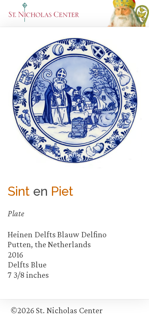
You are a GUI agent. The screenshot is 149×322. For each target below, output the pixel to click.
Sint (19, 191)
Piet (62, 191)
